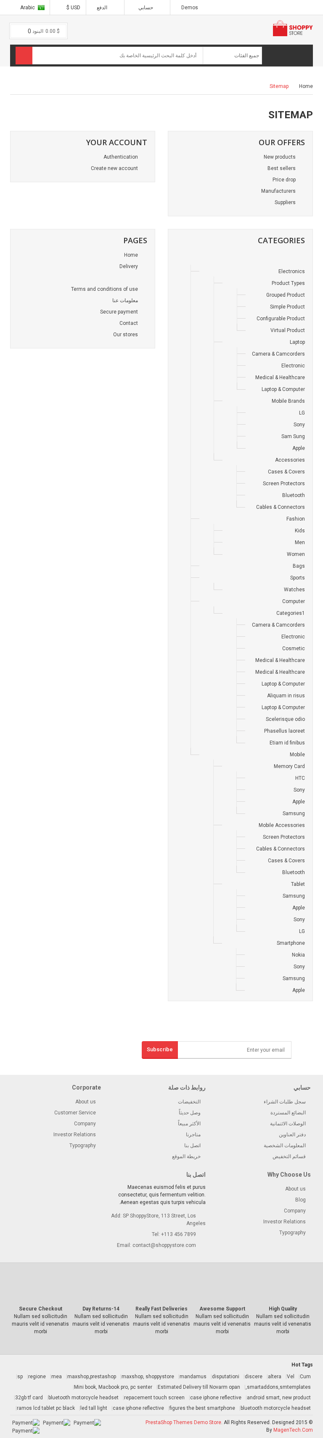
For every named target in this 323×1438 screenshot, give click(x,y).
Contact (129, 323)
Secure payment (119, 312)
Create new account (115, 168)
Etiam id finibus (287, 743)
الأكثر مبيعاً (189, 1124)
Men (300, 542)
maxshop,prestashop (91, 1377)
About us (85, 1102)
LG (302, 413)
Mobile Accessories (282, 825)
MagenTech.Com (293, 1430)
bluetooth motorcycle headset (83, 1398)
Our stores (126, 335)
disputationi (225, 1377)
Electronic (293, 366)
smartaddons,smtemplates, (278, 1387)
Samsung (294, 813)
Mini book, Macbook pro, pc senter (113, 1387)
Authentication (121, 157)
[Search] (24, 55)
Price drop (285, 180)
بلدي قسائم (154, 79)
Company (85, 1124)
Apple (298, 448)
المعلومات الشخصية (285, 1145)
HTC (300, 778)
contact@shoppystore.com (164, 1245)
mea (56, 1377)
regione (37, 1377)
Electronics (291, 271)
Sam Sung (293, 436)
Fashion (295, 519)
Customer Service (75, 1113)
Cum (305, 1377)
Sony (299, 425)
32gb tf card (29, 1398)
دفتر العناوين (292, 1135)
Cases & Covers (286, 472)
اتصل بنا (192, 1145)
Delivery (129, 266)
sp (20, 1377)
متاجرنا (193, 1135)
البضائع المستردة (288, 1113)
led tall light (93, 1408)
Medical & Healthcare (280, 377)
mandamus (193, 1377)
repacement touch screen (154, 1398)
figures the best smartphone (202, 1408)
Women (296, 554)
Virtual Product (287, 330)
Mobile (297, 755)
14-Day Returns (100, 1309)
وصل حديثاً (190, 1113)
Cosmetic (293, 648)
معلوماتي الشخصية (146, 67)
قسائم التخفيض (289, 1156)
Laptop (297, 342)
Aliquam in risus (286, 696)
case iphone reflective (215, 1398)
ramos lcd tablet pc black (46, 1408)
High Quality (283, 1309)
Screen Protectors (284, 483)
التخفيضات (189, 1102)
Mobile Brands (288, 401)
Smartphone (291, 943)
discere (253, 1377)
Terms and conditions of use (105, 289)
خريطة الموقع (186, 1156)
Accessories (290, 460)
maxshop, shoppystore (148, 1377)
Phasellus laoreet (284, 731)
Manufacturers (279, 191)
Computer (293, 601)
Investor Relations (74, 1135)
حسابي (145, 8)
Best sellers (282, 168)
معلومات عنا (125, 300)
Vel (290, 1377)
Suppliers (286, 202)
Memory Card (289, 766)
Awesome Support (222, 1309)
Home (306, 86)
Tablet (298, 884)
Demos (189, 8)
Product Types (288, 283)
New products (280, 157)
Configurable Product (281, 319)
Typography (82, 1145)
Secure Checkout (40, 1309)
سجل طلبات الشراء (285, 1102)
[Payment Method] (87, 1422)
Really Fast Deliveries (161, 1309)
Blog (300, 1200)
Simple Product (287, 307)
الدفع (103, 8)
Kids (300, 531)
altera (274, 1377)
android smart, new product (279, 1398)
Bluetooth (293, 495)
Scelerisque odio (285, 719)
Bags (299, 566)
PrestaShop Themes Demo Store (183, 1422)
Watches (294, 590)
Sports (297, 578)
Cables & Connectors (280, 507)
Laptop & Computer (283, 389)
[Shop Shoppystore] (301, 260)
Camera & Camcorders (278, 354)
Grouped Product (285, 295)
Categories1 (290, 613)
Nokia (298, 955)
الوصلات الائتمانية (288, 1124)
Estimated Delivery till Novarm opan (199, 1387)
